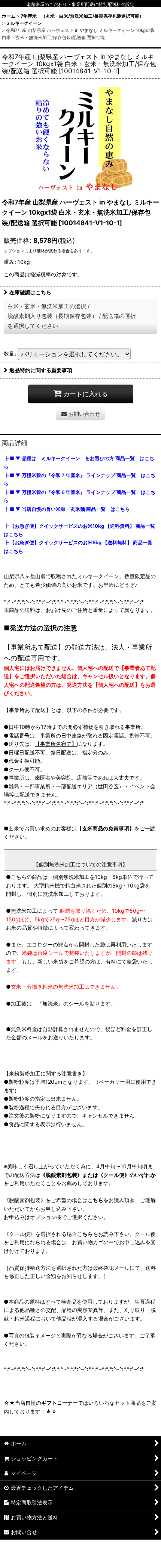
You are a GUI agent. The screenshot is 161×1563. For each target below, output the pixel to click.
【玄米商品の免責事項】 (105, 828)
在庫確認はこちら (30, 292)
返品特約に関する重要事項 (40, 370)
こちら (95, 1200)
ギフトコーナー (59, 1402)
